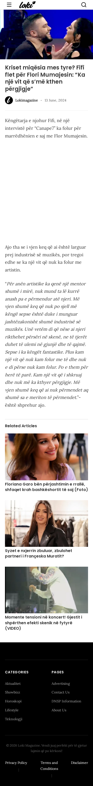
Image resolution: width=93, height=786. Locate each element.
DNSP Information (66, 701)
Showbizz (12, 692)
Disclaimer (79, 762)
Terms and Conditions (49, 765)
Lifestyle (12, 710)
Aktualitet (13, 683)
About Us (59, 710)
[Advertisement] (46, 192)
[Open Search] (84, 4)
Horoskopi (13, 701)
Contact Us (60, 692)
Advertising (61, 683)
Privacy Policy (16, 762)
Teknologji (13, 719)
